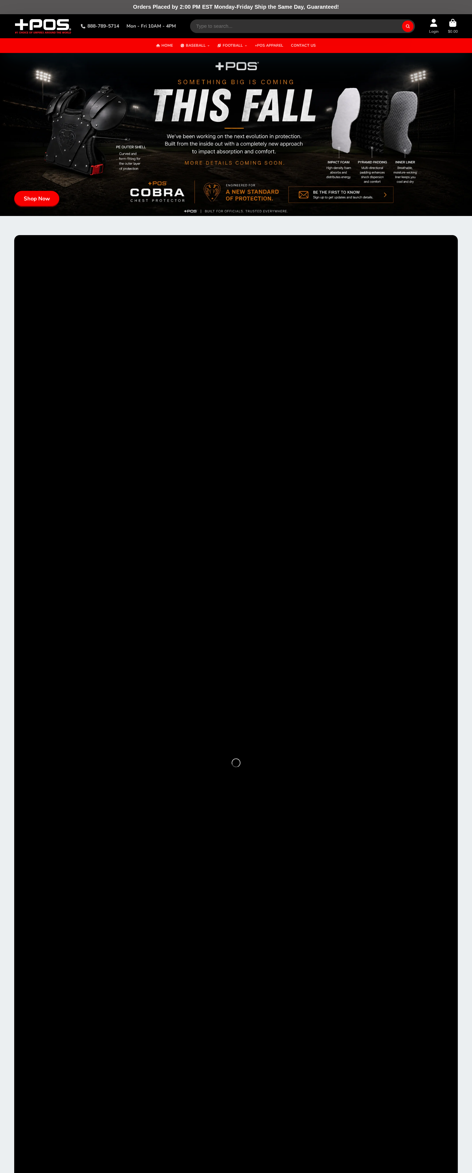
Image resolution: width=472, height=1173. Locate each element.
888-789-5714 (103, 26)
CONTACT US (303, 45)
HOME (167, 45)
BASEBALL (196, 45)
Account (434, 26)
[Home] (43, 26)
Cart (453, 26)
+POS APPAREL (269, 45)
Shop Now (37, 198)
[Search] (407, 26)
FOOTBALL (233, 45)
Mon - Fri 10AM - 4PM (151, 26)
